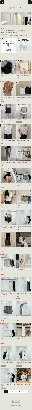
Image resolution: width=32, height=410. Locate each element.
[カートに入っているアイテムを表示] (30, 2)
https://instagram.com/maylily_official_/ (16, 401)
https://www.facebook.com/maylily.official (13, 401)
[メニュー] (2, 2)
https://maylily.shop (19, 401)
